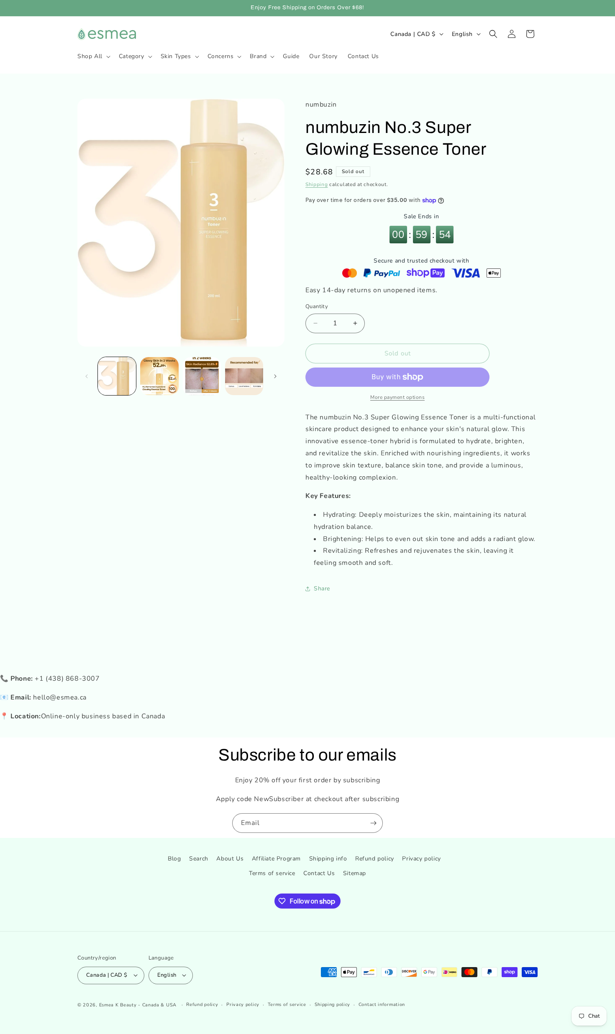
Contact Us (319, 874)
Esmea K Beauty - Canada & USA (138, 1004)
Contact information (382, 1004)
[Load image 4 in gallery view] (244, 376)
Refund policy (374, 859)
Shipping (316, 184)
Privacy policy (421, 859)
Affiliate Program (276, 859)
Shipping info (328, 859)
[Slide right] (275, 376)
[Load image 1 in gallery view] (117, 376)
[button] (93, 56)
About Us (229, 859)
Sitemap (354, 874)
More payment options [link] (397, 397)
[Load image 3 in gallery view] (202, 376)
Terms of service (272, 874)
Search (198, 859)
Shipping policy (333, 1004)
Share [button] (322, 588)
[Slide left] (86, 376)
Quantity (316, 306)
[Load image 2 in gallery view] (159, 376)
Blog (174, 859)
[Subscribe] (373, 823)
